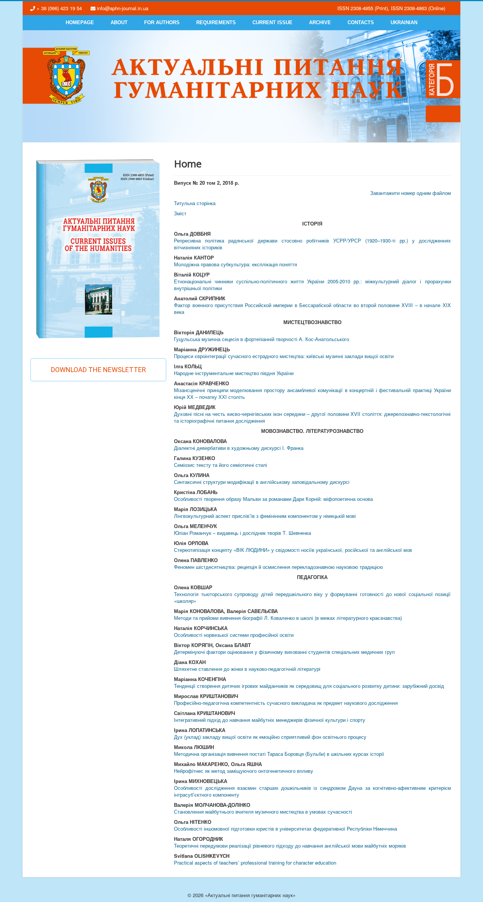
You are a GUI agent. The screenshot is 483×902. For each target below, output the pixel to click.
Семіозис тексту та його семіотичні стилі (220, 464)
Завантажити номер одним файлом (410, 192)
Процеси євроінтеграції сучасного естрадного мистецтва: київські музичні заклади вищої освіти (284, 356)
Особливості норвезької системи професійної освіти (234, 634)
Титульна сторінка (194, 203)
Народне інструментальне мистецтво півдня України (234, 373)
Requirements (216, 22)
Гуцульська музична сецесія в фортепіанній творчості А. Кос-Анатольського (261, 339)
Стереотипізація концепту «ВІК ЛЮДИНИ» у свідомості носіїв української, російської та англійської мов (293, 549)
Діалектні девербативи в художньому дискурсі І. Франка (238, 447)
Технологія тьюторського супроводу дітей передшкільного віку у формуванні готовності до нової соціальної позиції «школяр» (312, 597)
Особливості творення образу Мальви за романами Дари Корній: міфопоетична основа (273, 498)
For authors (162, 22)
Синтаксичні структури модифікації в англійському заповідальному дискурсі (261, 481)
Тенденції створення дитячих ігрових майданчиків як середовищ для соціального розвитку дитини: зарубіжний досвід (309, 685)
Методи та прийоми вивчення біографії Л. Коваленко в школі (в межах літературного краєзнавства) (288, 617)
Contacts (361, 22)
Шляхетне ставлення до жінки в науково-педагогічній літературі (247, 668)
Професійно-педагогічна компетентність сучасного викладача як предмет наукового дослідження (286, 702)
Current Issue (272, 22)
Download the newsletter (98, 370)
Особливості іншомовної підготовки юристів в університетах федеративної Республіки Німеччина (285, 828)
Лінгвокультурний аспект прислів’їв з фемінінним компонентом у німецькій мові (265, 515)
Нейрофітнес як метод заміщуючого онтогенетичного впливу (243, 770)
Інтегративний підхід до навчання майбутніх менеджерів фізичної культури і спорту (269, 719)
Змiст (180, 213)
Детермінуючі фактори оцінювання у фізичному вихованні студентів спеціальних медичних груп (284, 651)
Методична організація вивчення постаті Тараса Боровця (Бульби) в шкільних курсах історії (279, 753)
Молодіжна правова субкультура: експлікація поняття (235, 264)
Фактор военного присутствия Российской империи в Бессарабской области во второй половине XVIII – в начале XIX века (312, 308)
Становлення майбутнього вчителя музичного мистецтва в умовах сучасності (263, 811)
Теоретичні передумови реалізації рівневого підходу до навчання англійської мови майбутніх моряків (290, 845)
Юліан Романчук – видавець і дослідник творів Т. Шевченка (242, 532)
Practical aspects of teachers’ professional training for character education (255, 862)
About (119, 22)
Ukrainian (404, 22)
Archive (320, 22)
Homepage (80, 22)
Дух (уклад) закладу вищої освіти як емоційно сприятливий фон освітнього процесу (270, 736)
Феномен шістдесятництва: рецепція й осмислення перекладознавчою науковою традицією (278, 566)
